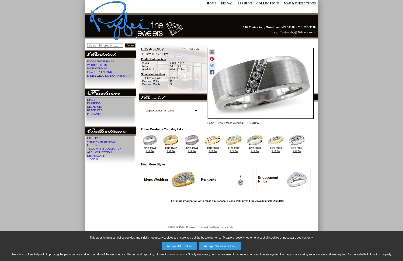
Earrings (94, 103)
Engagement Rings (100, 61)
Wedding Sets (97, 65)
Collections (268, 3)
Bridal (227, 3)
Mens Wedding (97, 68)
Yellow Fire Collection (104, 148)
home (211, 3)
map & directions (300, 3)
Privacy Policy (228, 227)
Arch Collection (99, 152)
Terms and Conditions (208, 227)
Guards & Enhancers (102, 72)
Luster (92, 145)
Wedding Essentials (101, 141)
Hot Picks (94, 138)
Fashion (245, 3)
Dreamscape (96, 155)
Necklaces (94, 106)
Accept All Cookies (180, 246)
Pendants (94, 114)
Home (210, 123)
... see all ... (95, 159)
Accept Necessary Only (220, 246)
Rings (91, 99)
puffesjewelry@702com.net (296, 32)
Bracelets (94, 110)
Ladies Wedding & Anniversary (108, 75)
